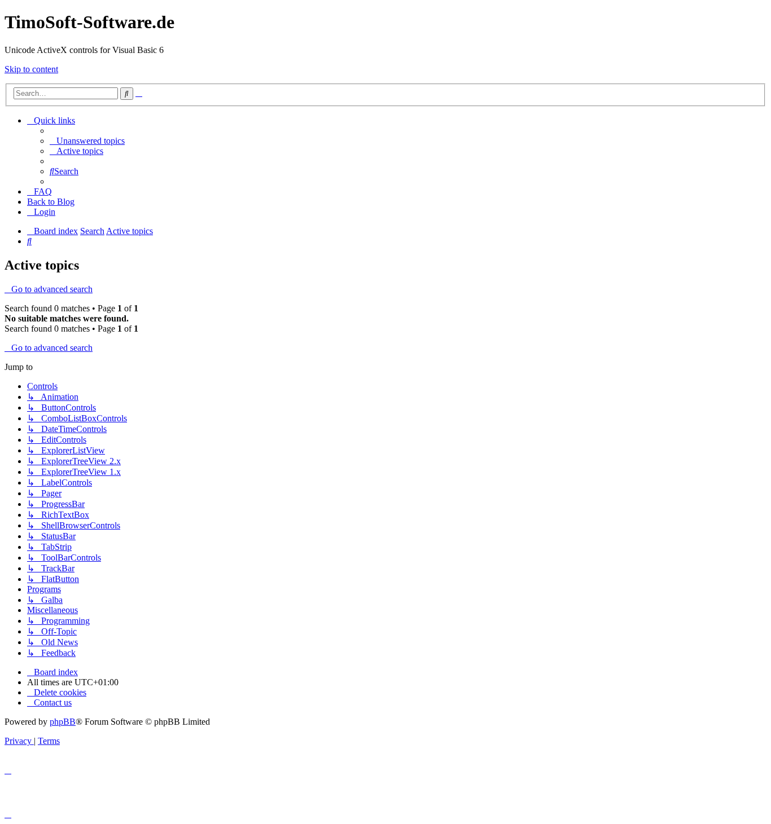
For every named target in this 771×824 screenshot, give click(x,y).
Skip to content (31, 69)
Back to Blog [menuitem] (51, 201)
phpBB (63, 721)
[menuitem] (87, 141)
